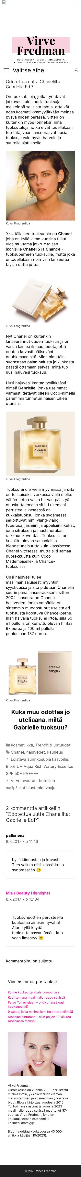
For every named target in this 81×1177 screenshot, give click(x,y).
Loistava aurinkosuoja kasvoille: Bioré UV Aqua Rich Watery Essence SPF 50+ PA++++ (39, 766)
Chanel (17, 752)
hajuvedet (35, 752)
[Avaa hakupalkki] (76, 70)
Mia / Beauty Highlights (28, 893)
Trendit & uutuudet (52, 745)
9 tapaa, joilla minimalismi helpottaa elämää (40, 1012)
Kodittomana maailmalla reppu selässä (36, 997)
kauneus (55, 752)
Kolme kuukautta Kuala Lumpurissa (33, 992)
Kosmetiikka (22, 745)
